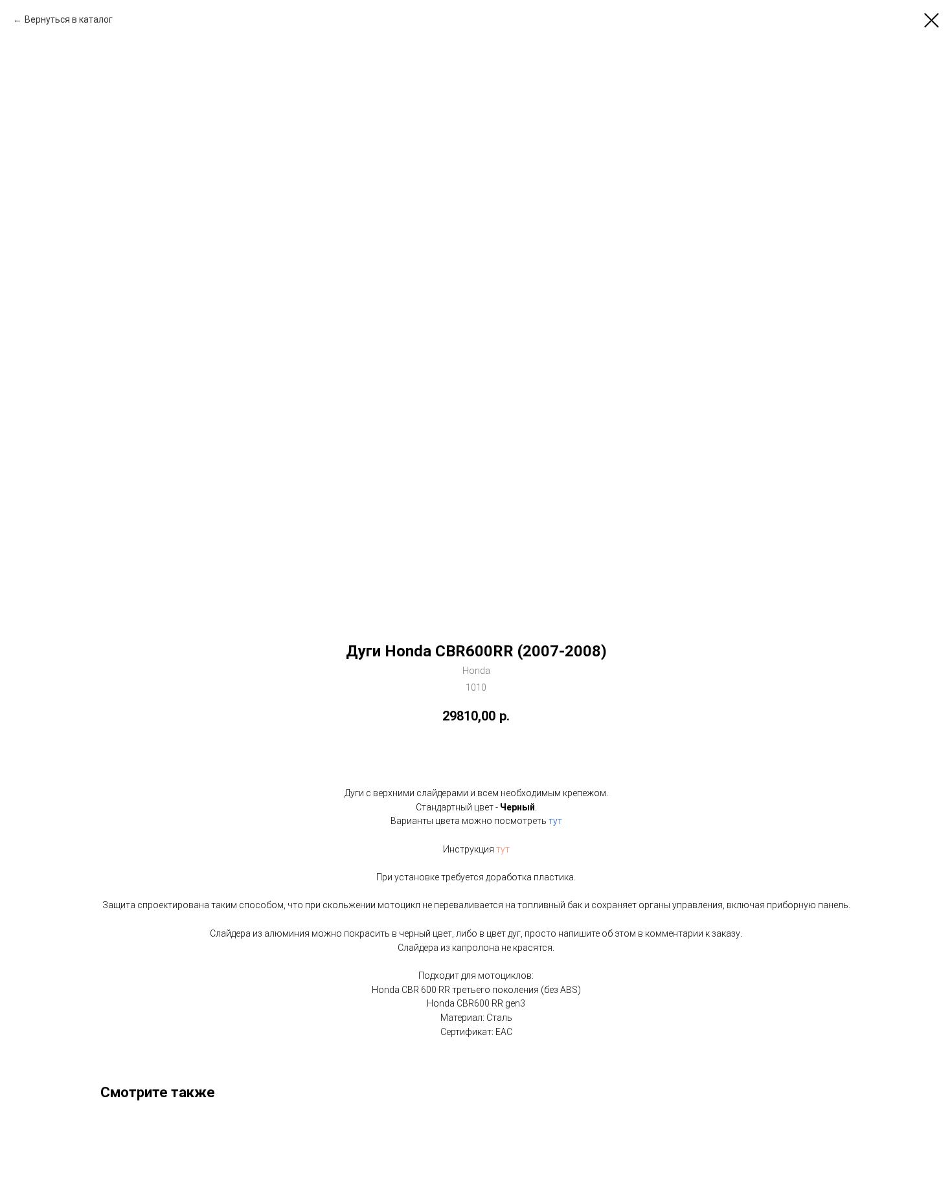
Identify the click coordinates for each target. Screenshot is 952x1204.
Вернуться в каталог (69, 19)
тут (555, 821)
